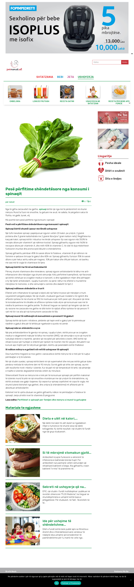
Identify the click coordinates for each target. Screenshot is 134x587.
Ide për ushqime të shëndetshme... (57, 523)
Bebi (60, 76)
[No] (130, 580)
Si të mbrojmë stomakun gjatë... (67, 453)
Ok (56, 583)
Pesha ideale (113, 163)
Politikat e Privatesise (71, 583)
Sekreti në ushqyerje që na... (64, 487)
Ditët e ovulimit (115, 170)
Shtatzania (44, 76)
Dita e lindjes (113, 178)
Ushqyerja (86, 76)
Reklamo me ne (121, 571)
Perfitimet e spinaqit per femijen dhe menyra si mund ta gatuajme (52, 400)
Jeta (70, 76)
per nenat (10, 202)
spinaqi (42, 209)
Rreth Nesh (10, 571)
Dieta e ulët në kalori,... (60, 418)
